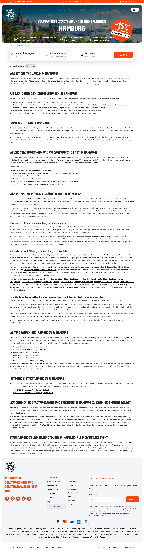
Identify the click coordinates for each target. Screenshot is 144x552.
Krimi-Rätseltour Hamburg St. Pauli (26, 352)
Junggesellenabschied (55, 448)
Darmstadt (98, 529)
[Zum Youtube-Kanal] (18, 500)
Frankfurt (37, 531)
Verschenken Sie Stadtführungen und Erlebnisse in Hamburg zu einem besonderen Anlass (45, 181)
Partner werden (52, 489)
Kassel (97, 531)
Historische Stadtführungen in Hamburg (27, 178)
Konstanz (116, 531)
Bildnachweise (128, 547)
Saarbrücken (42, 537)
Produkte (50, 498)
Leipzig (128, 531)
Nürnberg (59, 534)
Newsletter (71, 500)
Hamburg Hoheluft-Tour (103, 282)
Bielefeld (52, 529)
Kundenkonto (72, 485)
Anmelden (132, 499)
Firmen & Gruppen (59, 10)
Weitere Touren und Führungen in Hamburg (29, 176)
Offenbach (68, 534)
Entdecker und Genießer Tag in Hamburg (96, 300)
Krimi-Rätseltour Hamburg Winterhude (27, 358)
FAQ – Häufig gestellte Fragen (102, 478)
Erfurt (8, 531)
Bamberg (38, 529)
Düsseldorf (132, 529)
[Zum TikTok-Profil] (24, 500)
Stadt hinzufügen (24, 53)
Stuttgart (51, 537)
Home (11, 46)
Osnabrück (87, 534)
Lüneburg (19, 534)
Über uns (71, 496)
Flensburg (28, 531)
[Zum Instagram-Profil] (13, 500)
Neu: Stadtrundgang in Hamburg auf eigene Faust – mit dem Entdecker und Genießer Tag (45, 173)
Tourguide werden (117, 10)
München (43, 534)
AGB (110, 547)
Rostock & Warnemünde (129, 534)
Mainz (27, 534)
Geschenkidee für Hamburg (73, 110)
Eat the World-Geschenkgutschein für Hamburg (100, 410)
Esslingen (20, 531)
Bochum (60, 529)
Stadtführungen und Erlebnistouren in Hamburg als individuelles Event (39, 184)
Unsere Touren (42, 10)
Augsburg (18, 529)
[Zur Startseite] (10, 13)
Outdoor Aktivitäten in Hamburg (30, 363)
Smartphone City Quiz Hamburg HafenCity (28, 361)
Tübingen (64, 537)
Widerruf (56, 506)
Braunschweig (75, 529)
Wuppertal (94, 537)
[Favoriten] (128, 9)
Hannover (72, 531)
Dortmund (107, 529)
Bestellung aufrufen (75, 481)
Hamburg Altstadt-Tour (26, 284)
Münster (51, 534)
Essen (13, 531)
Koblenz (108, 531)
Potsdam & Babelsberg (100, 534)
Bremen (84, 529)
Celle (90, 529)
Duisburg (123, 529)
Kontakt (70, 504)
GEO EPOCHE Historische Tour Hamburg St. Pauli (31, 390)
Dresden (115, 529)
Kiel (102, 531)
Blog (48, 502)
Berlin (45, 529)
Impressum (103, 547)
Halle (57, 531)
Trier (57, 537)
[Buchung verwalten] (135, 10)
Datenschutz (117, 547)
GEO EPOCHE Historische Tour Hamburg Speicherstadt (33, 393)
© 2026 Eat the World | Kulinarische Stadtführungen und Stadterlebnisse (36, 547)
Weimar (76, 537)
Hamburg (32, 66)
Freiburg (45, 531)
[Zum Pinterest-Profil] (29, 500)
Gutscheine (73, 10)
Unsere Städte (26, 10)
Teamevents (84, 108)
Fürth (52, 531)
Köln (122, 531)
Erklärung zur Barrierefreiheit (73, 490)
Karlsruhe (90, 531)
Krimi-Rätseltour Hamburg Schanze (26, 355)
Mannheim (34, 534)
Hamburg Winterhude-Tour (123, 282)
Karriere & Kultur (53, 485)
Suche (123, 54)
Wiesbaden (85, 537)
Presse (70, 477)
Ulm (70, 537)
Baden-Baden (29, 529)
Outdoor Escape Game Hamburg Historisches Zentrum (33, 350)
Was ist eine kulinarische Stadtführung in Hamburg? (32, 170)
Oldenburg (77, 534)
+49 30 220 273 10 (109, 485)
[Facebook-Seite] (7, 500)
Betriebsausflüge (99, 108)
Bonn (66, 529)
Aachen (11, 529)
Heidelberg (81, 531)
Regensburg (114, 534)
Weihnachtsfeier (32, 448)
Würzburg (102, 537)
